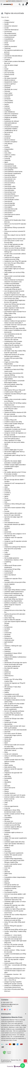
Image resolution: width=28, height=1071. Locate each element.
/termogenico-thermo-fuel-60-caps (14, 239)
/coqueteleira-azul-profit (11, 694)
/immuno (6, 520)
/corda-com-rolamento (11, 754)
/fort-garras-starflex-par (11, 884)
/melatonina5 (8, 737)
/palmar (6, 789)
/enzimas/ (7, 108)
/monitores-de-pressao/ (11, 126)
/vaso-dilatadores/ (9, 112)
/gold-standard (8, 642)
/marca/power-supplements (12, 173)
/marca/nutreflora (9, 183)
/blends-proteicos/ (9, 80)
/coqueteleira (8, 817)
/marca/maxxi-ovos (10, 192)
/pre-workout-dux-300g (11, 298)
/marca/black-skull (9, 211)
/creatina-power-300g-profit (12, 392)
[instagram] (8, 1009)
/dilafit (6, 530)
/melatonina (7, 315)
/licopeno (7, 494)
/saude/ (6, 24)
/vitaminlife (7, 160)
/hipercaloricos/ (9, 70)
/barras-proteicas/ (9, 140)
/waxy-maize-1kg (9, 618)
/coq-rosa (7, 868)
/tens (5, 470)
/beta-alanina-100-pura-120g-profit (14, 390)
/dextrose (7, 871)
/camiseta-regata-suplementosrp (14, 591)
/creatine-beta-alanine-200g (12, 267)
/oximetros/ (7, 136)
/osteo (6, 660)
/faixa (6, 576)
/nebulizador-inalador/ (10, 128)
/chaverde (7, 491)
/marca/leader (8, 216)
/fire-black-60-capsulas (11, 668)
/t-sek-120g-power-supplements (13, 853)
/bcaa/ (6, 42)
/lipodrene (7, 741)
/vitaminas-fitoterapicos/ (11, 29)
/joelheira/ (7, 119)
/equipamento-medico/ (11, 82)
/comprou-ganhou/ (10, 84)
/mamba (6, 608)
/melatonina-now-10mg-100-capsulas (15, 261)
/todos (6, 218)
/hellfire (6, 692)
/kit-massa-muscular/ (10, 78)
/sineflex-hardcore (9, 793)
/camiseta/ (7, 87)
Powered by (10, 1066)
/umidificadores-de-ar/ (10, 130)
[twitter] (10, 1009)
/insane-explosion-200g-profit (13, 963)
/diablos (6, 763)
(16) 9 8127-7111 (7, 1002)
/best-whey (7, 776)
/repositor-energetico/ (10, 141)
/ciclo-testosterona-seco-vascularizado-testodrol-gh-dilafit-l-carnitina (14, 524)
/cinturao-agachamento (11, 806)
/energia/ (7, 54)
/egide (6, 397)
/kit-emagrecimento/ (10, 33)
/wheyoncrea (8, 638)
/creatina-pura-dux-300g (11, 259)
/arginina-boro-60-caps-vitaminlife (14, 328)
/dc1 (5, 459)
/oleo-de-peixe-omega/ (11, 65)
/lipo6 (6, 743)
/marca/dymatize (9, 190)
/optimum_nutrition (9, 155)
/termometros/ (8, 132)
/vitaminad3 (7, 588)
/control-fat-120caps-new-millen (13, 718)
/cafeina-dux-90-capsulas (12, 257)
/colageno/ (7, 110)
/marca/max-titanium (10, 177)
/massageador (8, 468)
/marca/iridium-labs (10, 188)
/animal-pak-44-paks (10, 722)
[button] (23, 4)
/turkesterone (8, 627)
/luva (5, 804)
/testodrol (7, 528)
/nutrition (7, 147)
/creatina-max (8, 890)
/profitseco (7, 636)
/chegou (6, 20)
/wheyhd (6, 690)
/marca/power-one (9, 179)
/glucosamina (8, 724)
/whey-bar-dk (8, 800)
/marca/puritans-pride (10, 209)
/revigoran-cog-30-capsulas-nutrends (15, 541)
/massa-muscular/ (9, 41)
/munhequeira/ (8, 102)
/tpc (5, 563)
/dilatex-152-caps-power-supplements (15, 838)
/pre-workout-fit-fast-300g (12, 569)
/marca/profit (8, 201)
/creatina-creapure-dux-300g (13, 421)
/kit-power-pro (8, 821)
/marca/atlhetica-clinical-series (13, 171)
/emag (6, 780)
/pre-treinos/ (8, 57)
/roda (5, 552)
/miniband (7, 554)
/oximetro (7, 448)
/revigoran (7, 836)
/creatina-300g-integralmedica (13, 858)
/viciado (6, 556)
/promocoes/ (8, 31)
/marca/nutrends (9, 197)
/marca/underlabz (9, 203)
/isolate (6, 625)
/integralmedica (8, 149)
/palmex (6, 881)
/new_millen (7, 153)
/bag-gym (7, 883)
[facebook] (2, 1009)
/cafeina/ (6, 106)
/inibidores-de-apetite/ (10, 117)
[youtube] (5, 1009)
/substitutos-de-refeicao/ (11, 121)
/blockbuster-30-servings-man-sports (15, 662)
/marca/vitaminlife (9, 205)
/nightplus (7, 586)
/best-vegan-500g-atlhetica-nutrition (15, 589)
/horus (6, 498)
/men (5, 784)
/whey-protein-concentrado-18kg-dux (15, 296)
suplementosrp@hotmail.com (9, 1004)
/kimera (6, 791)
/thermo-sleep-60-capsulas (12, 619)
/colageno (7, 720)
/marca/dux (7, 184)
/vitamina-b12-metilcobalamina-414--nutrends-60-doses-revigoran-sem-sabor (15, 970)
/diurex (6, 388)
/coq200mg (7, 561)
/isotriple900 (8, 778)
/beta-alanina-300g (10, 767)
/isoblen (6, 670)
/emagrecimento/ (9, 22)
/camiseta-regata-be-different (13, 827)
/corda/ (6, 28)
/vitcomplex (7, 851)
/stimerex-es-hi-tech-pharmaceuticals (15, 730)
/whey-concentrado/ (10, 35)
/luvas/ (6, 69)
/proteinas (7, 138)
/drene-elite (7, 739)
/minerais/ (7, 91)
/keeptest (7, 830)
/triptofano (7, 651)
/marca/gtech (8, 207)
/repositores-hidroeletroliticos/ (13, 56)
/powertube (7, 532)
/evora (6, 677)
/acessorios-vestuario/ (11, 26)
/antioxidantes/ (8, 95)
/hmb (5, 875)
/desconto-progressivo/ (11, 113)
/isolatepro (7, 500)
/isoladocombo (8, 410)
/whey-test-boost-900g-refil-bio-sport (15, 929)
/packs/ (6, 104)
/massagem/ (7, 125)
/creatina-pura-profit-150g (12, 825)
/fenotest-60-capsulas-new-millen (14, 905)
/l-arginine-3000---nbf (11, 907)
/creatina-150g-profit (10, 420)
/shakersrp (7, 672)
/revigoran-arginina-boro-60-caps (14, 295)
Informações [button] (6, 1014)
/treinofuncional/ (9, 74)
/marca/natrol (8, 212)
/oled (5, 446)
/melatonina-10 (8, 571)
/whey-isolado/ (8, 100)
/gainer (6, 496)
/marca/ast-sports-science (12, 214)
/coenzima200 (8, 573)
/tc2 (5, 644)
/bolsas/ (6, 76)
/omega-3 (7, 847)
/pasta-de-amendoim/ (10, 46)
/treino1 (6, 631)
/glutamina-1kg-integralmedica (13, 601)
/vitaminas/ (7, 48)
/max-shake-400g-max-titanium (13, 599)
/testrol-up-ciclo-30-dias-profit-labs (14, 248)
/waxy (6, 870)
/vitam (6, 487)
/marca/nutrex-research (11, 196)
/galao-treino (8, 873)
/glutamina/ (7, 85)
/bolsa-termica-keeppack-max (13, 593)
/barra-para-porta (9, 787)
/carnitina (7, 629)
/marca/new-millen (9, 186)
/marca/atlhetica (9, 164)
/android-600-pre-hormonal (12, 823)
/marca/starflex (8, 169)
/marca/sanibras (9, 181)
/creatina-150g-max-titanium (12, 713)
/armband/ (7, 98)
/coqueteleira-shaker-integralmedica (15, 877)
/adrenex (7, 489)
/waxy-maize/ (8, 93)
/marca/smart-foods (10, 166)
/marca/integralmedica (10, 168)
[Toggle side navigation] (1, 4)
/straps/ (6, 44)
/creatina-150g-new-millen (12, 427)
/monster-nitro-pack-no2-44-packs (14, 795)
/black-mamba (8, 765)
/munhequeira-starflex (11, 892)
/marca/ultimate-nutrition (11, 199)
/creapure (7, 840)
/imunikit (6, 511)
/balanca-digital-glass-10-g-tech (13, 449)
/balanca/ (7, 134)
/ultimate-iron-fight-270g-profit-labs (14, 909)
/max (5, 502)
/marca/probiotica (9, 175)
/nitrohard (7, 606)
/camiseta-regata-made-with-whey (14, 842)
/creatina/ (7, 59)
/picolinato (7, 634)
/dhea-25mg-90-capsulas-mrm (13, 345)
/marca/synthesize (9, 194)
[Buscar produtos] (19, 4)
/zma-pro (7, 849)
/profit (6, 145)
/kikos (6, 545)
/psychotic (7, 731)
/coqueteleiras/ (8, 39)
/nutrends (7, 158)
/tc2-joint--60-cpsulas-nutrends (13, 944)
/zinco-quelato (8, 543)
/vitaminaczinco (8, 675)
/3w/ (5, 67)
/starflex (6, 151)
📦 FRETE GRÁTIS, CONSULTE (14, 1)
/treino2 (6, 550)
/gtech (6, 162)
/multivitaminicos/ (9, 37)
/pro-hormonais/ (9, 72)
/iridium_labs (8, 156)
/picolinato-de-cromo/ (10, 89)
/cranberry (7, 492)
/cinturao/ (7, 97)
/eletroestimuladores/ (10, 123)
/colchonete (7, 632)
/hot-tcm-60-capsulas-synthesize (14, 711)
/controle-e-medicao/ (10, 115)
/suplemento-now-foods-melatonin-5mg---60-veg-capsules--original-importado (15, 959)
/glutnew (6, 819)
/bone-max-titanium (10, 575)
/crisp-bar (7, 808)
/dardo (6, 444)
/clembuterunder (9, 640)
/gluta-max (7, 674)
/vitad (5, 802)
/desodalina (7, 782)
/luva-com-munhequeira (11, 828)
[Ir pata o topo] (25, 1060)
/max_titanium (8, 143)
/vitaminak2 (7, 649)
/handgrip (7, 879)
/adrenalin (7, 786)
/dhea (6, 752)
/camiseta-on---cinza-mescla (12, 935)
